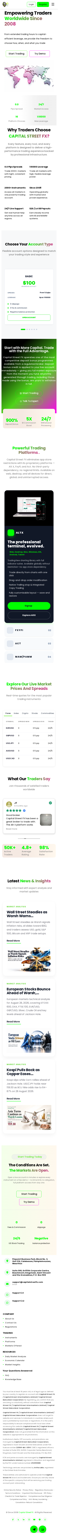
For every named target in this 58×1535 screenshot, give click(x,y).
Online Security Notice (12, 1490)
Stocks (35, 713)
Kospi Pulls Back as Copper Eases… (23, 1072)
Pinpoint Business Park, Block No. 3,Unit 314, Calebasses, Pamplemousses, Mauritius (31, 1261)
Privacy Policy (28, 1490)
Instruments (11, 1337)
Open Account (29, 317)
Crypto (25, 713)
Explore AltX (29, 615)
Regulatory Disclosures (44, 1490)
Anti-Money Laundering (38, 1499)
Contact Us (10, 1322)
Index (16, 713)
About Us (9, 1318)
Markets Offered (13, 1345)
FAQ (7, 1375)
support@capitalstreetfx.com (27, 1282)
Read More (13, 940)
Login (31, 4)
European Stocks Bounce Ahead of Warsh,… (28, 991)
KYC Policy (47, 1493)
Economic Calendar (15, 1360)
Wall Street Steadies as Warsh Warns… (27, 914)
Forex (8, 713)
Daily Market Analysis (15, 1356)
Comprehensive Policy (18, 1499)
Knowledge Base (13, 1379)
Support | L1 (18, 1293)
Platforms (10, 1341)
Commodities (47, 713)
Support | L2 (18, 1301)
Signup (28, 605)
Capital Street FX (26, 1512)
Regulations (11, 1326)
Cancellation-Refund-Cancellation (29, 1502)
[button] (42, 1529)
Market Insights (12, 1364)
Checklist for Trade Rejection (16, 1496)
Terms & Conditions (12, 1493)
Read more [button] (11, 829)
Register (43, 4)
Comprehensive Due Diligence (40, 1496)
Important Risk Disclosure (32, 1493)
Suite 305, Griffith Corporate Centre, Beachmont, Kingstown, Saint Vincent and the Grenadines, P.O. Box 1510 (31, 1272)
